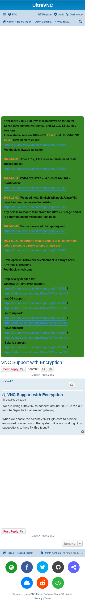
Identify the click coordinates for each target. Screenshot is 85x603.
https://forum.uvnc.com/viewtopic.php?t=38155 (35, 188)
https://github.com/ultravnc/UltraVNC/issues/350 (36, 352)
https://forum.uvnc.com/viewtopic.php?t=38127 (35, 207)
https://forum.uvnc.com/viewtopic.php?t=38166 (35, 332)
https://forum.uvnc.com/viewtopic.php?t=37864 (35, 250)
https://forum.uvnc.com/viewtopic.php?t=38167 (35, 347)
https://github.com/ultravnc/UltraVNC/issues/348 (36, 323)
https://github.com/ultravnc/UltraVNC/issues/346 (36, 293)
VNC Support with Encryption (31, 362)
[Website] (11, 567)
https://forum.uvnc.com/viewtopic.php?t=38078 (35, 231)
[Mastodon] (74, 567)
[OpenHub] (58, 583)
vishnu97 (7, 381)
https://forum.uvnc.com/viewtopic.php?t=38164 (35, 303)
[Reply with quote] (72, 385)
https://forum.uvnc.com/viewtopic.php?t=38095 (35, 144)
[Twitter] (42, 567)
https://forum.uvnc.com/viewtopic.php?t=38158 (35, 168)
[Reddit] (42, 583)
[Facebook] (27, 567)
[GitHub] (58, 567)
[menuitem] (12, 14)
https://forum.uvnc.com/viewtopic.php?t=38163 (35, 288)
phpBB (30, 594)
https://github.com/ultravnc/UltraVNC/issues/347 (36, 308)
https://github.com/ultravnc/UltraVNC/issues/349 (36, 337)
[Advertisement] (42, 70)
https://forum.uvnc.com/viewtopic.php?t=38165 (35, 318)
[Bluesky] (27, 583)
